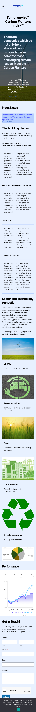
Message (5, 670)
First (3, 645)
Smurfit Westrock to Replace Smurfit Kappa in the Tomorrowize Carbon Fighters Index (17, 117)
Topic (4, 660)
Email (5, 650)
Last (20, 645)
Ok (18, 709)
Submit (6, 697)
